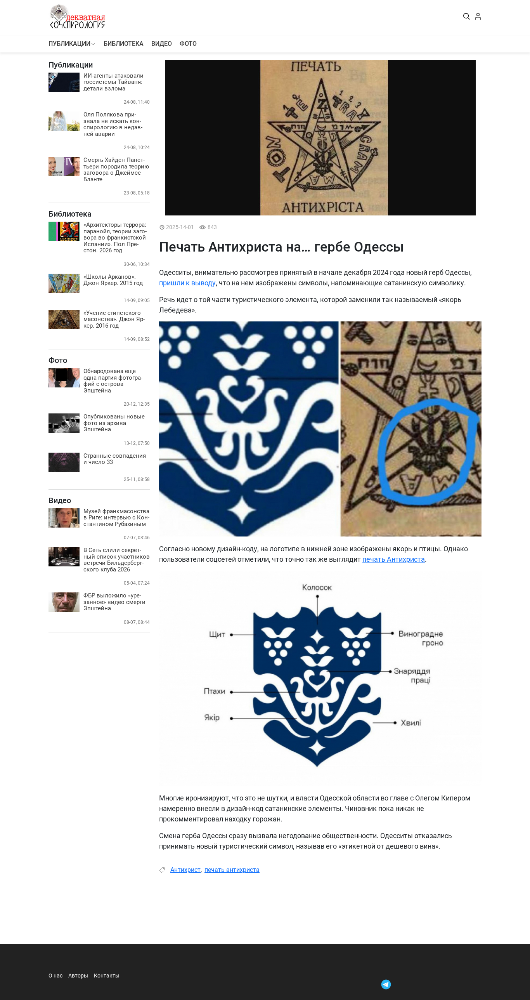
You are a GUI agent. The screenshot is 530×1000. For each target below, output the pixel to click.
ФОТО (188, 43)
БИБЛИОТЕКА (124, 43)
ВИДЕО (161, 43)
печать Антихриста (393, 559)
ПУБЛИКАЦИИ (69, 43)
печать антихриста (232, 869)
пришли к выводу (187, 283)
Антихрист (185, 869)
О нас (55, 975)
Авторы (78, 975)
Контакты (107, 975)
